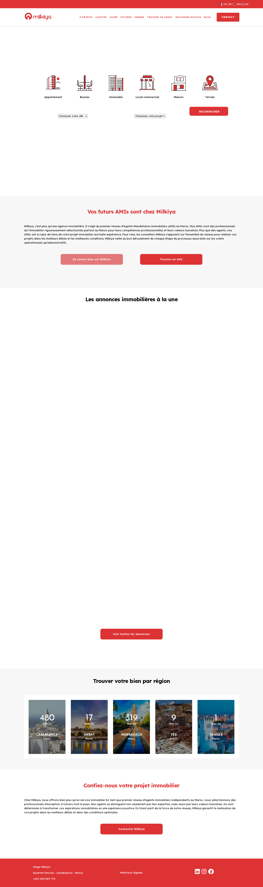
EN (245, 4)
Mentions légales (131, 872)
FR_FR (227, 4)
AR (237, 4)
